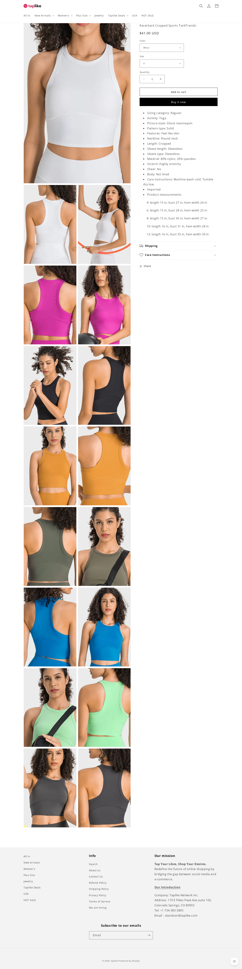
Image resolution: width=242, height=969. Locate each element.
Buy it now (178, 102)
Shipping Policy (99, 889)
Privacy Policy (97, 895)
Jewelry (28, 881)
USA (26, 893)
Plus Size (29, 875)
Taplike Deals (32, 887)
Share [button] (147, 266)
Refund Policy (97, 882)
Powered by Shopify (129, 960)
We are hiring (97, 907)
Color (143, 40)
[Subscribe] (149, 935)
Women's (29, 869)
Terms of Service (99, 901)
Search (93, 864)
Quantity (145, 71)
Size (142, 56)
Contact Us (96, 876)
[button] (44, 15)
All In (27, 856)
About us (94, 870)
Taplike (114, 960)
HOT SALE (30, 900)
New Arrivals (32, 862)
